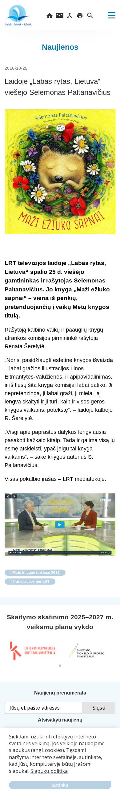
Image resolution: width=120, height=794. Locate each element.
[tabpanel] (32, 650)
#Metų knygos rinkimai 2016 (35, 572)
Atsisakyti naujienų (60, 719)
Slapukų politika (49, 771)
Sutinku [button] (60, 785)
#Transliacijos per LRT (30, 581)
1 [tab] (60, 666)
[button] (10, 775)
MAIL (59, 15)
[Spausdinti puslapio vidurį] (80, 15)
